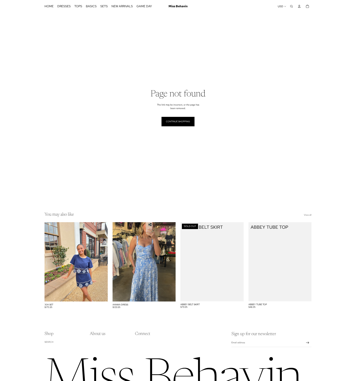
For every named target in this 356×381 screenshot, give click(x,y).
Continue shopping (178, 121)
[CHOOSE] (102, 295)
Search (48, 342)
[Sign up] (308, 343)
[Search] (291, 6)
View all (308, 214)
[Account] (299, 6)
